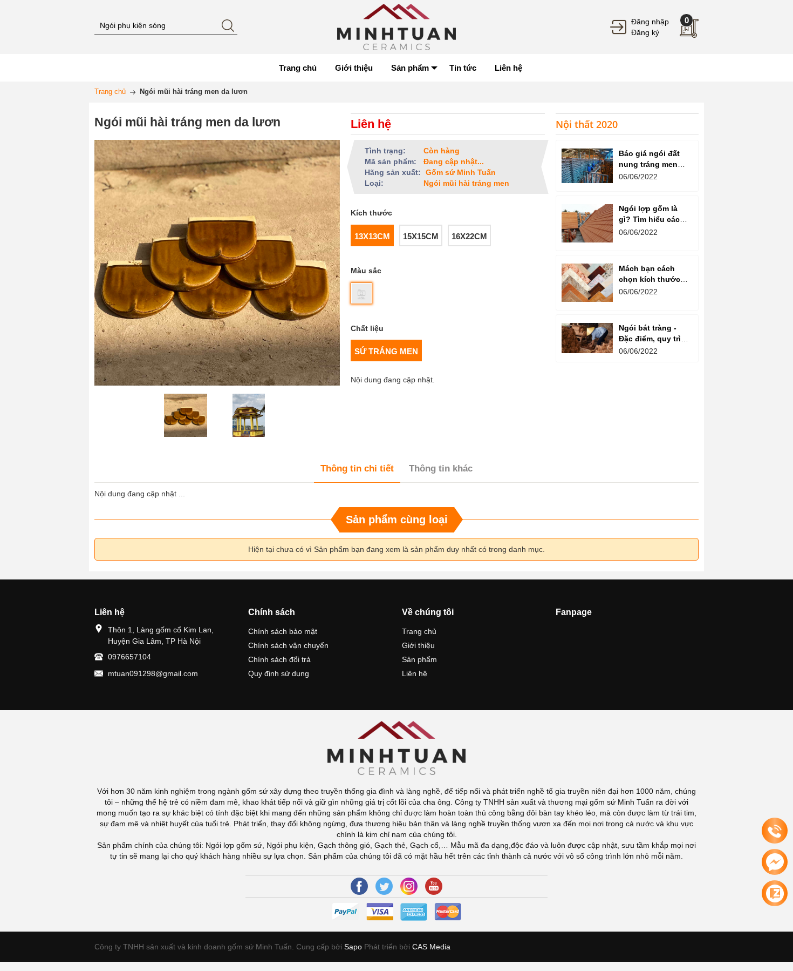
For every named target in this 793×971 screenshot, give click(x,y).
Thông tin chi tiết (357, 468)
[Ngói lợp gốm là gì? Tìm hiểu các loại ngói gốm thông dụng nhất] (587, 223)
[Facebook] (359, 886)
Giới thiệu (418, 645)
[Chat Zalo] (775, 893)
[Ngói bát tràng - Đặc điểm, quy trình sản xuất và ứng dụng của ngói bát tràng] (587, 338)
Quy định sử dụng (278, 673)
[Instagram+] (409, 886)
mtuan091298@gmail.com (153, 673)
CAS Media (431, 946)
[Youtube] (433, 886)
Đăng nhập (650, 21)
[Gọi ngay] (775, 831)
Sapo (353, 946)
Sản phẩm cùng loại (397, 519)
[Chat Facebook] (775, 862)
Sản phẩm (419, 659)
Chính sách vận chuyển (288, 645)
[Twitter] (384, 886)
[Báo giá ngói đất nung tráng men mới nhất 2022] (587, 166)
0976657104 (129, 656)
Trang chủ (419, 631)
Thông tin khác (441, 468)
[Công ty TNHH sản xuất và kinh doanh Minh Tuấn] (396, 26)
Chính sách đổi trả (279, 659)
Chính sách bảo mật (282, 631)
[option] (186, 415)
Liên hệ (414, 673)
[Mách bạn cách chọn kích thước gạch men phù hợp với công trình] (587, 283)
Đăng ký (645, 32)
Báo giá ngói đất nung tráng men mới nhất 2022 (649, 164)
